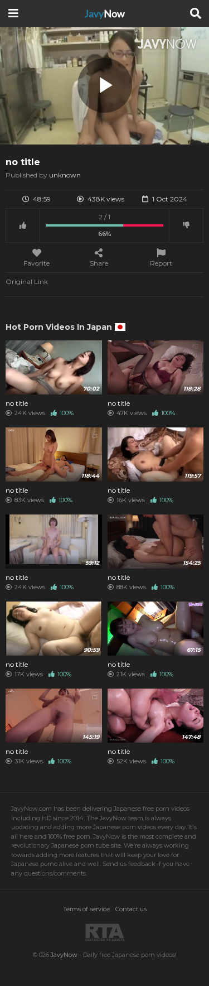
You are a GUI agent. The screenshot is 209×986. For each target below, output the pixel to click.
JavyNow (64, 955)
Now (104, 13)
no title (17, 403)
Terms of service (86, 909)
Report (161, 263)
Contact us (131, 909)
